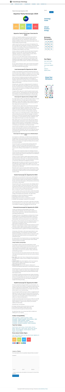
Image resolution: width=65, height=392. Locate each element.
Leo (24, 335)
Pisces (20, 336)
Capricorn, (46, 68)
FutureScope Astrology (20, 1)
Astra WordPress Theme (43, 388)
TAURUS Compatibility (24, 317)
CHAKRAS (34, 4)
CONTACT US (43, 4)
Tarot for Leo (18, 328)
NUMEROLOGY (27, 4)
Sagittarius (36, 335)
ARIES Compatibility (16, 317)
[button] (22, 4)
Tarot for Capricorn (27, 329)
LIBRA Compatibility (21, 320)
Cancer (22, 335)
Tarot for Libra (30, 328)
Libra (29, 335)
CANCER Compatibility (22, 319)
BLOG (38, 4)
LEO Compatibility (30, 319)
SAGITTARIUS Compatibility (23, 321)
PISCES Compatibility (32, 323)
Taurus (16, 335)
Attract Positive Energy (46, 28)
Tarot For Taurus (21, 327)
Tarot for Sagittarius (19, 329)
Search (45, 10)
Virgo (26, 335)
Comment (14, 355)
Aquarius (17, 336)
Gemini (19, 335)
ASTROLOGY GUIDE (18, 4)
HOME (12, 4)
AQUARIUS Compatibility (22, 323)
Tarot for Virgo (24, 328)
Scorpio (31, 335)
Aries (13, 335)
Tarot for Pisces (19, 331)
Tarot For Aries (15, 327)
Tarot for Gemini (28, 327)
